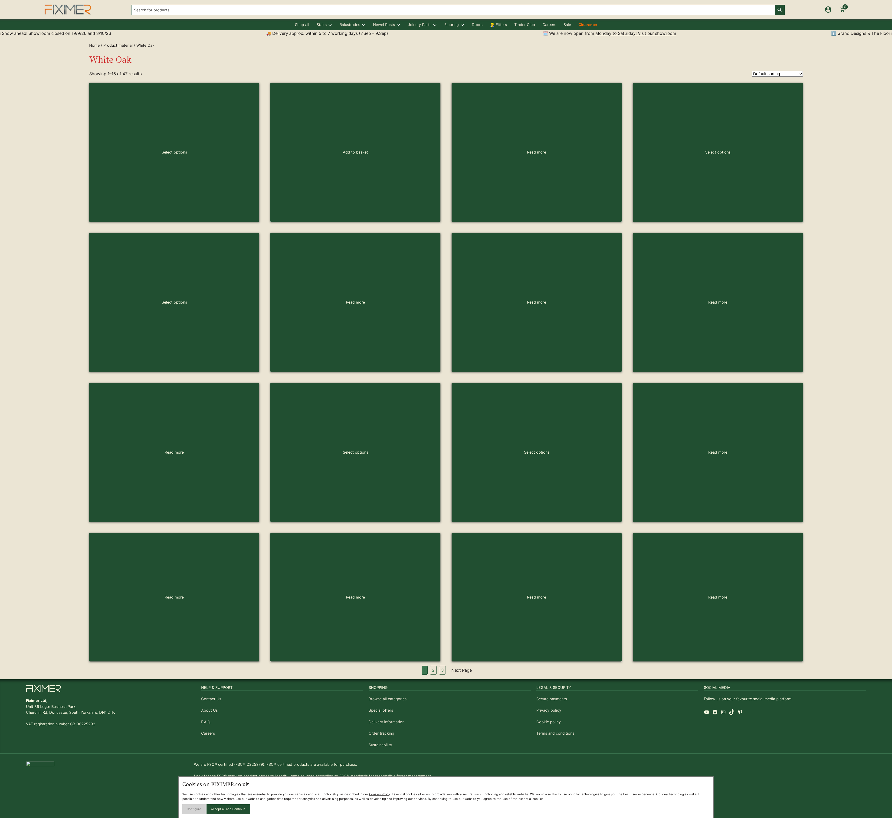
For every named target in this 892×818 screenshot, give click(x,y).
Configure (194, 809)
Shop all (302, 24)
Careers (549, 24)
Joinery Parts (419, 24)
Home (94, 45)
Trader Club (524, 24)
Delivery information (386, 722)
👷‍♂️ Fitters (498, 24)
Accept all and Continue (228, 809)
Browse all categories (388, 699)
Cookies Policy (379, 794)
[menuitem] (302, 24)
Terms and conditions (555, 733)
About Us (209, 710)
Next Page (461, 670)
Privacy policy (548, 710)
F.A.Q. (206, 722)
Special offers (381, 710)
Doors (477, 24)
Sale (567, 24)
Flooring (451, 24)
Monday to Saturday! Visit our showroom (547, 33)
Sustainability (380, 745)
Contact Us (211, 699)
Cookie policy (548, 722)
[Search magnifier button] (779, 10)
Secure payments (551, 699)
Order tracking (381, 733)
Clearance (587, 24)
